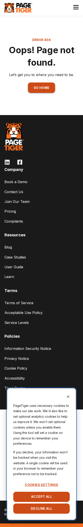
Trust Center (15, 388)
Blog (8, 247)
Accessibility (14, 378)
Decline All (41, 508)
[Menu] (76, 7)
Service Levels (16, 322)
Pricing (10, 211)
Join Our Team (17, 201)
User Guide (13, 267)
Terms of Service (18, 303)
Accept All (41, 496)
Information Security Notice (27, 348)
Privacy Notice (16, 358)
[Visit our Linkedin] (7, 162)
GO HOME (42, 88)
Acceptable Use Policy (23, 312)
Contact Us (13, 192)
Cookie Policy (15, 368)
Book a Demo (15, 182)
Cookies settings (41, 485)
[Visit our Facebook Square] (20, 162)
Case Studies (15, 257)
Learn (9, 276)
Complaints (13, 221)
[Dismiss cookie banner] (68, 397)
